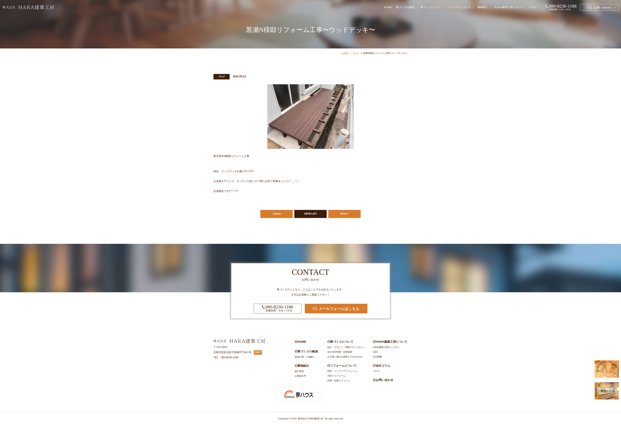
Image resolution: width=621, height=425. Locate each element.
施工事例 (299, 371)
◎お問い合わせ (383, 380)
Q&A (375, 352)
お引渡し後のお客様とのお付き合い (345, 356)
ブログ (533, 7)
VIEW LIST (310, 213)
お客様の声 (300, 376)
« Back (276, 213)
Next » (344, 213)
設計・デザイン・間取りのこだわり (345, 347)
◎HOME (300, 341)
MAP (258, 352)
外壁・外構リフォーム (338, 380)
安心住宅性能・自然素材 (339, 352)
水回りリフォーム (336, 375)
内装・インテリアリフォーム (342, 371)
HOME (388, 7)
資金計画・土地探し (305, 357)
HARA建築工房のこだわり (386, 347)
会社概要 (377, 356)
